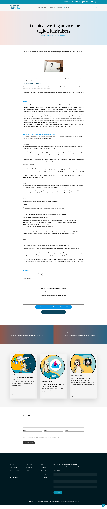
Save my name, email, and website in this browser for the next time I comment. (41, 437)
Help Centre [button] (43, 467)
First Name (56, 477)
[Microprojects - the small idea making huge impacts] (27, 334)
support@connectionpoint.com (30, 274)
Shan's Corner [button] (29, 467)
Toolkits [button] (27, 470)
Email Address (57, 470)
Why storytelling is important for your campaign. (53, 288)
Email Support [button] (44, 474)
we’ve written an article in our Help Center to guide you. (63, 220)
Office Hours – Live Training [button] (16, 474)
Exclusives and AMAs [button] (15, 470)
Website (66, 430)
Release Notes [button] (44, 470)
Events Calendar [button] (13, 467)
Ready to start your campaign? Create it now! (53, 312)
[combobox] (75, 487)
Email (45, 430)
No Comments (61, 35)
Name (24, 430)
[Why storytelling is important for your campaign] (80, 334)
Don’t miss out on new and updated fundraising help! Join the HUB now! (53, 307)
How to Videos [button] (29, 474)
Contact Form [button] (44, 477)
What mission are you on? (59, 483)
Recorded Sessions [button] (14, 477)
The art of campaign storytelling (53, 291)
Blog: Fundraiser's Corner (53, 20)
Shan (43, 35)
